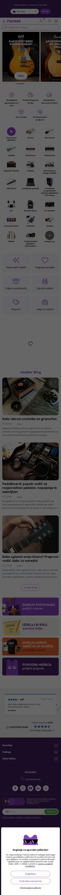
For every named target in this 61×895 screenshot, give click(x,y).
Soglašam (30, 874)
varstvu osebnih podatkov (39, 865)
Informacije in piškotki (30, 887)
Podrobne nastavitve (30, 881)
